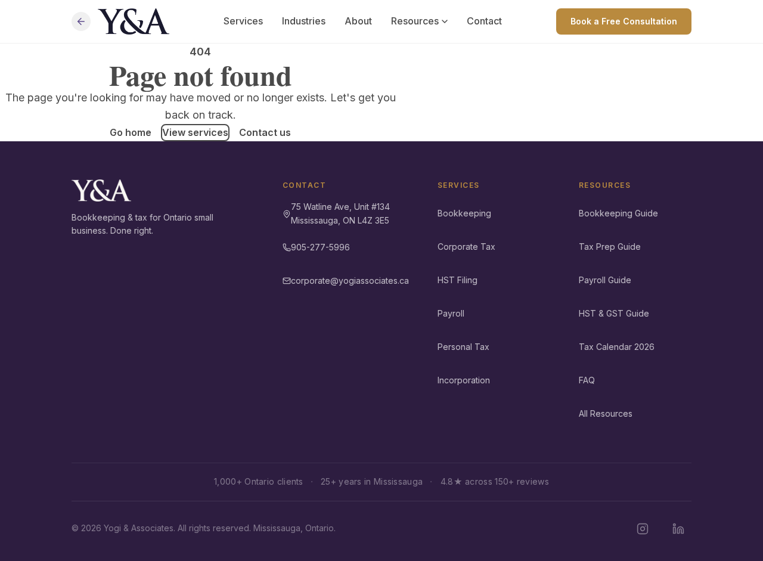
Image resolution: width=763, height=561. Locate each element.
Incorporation (464, 380)
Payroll (451, 313)
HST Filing (457, 280)
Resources (415, 21)
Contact (484, 21)
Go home (130, 132)
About (358, 21)
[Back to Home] (81, 21)
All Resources (605, 413)
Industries (303, 21)
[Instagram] (642, 529)
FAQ (587, 380)
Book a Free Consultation (623, 21)
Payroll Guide (605, 280)
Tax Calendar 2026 (617, 347)
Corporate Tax (466, 246)
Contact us (265, 132)
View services (195, 132)
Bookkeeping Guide (618, 213)
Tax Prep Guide (610, 246)
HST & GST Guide (614, 313)
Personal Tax (463, 347)
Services (243, 21)
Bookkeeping (464, 213)
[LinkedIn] (678, 529)
